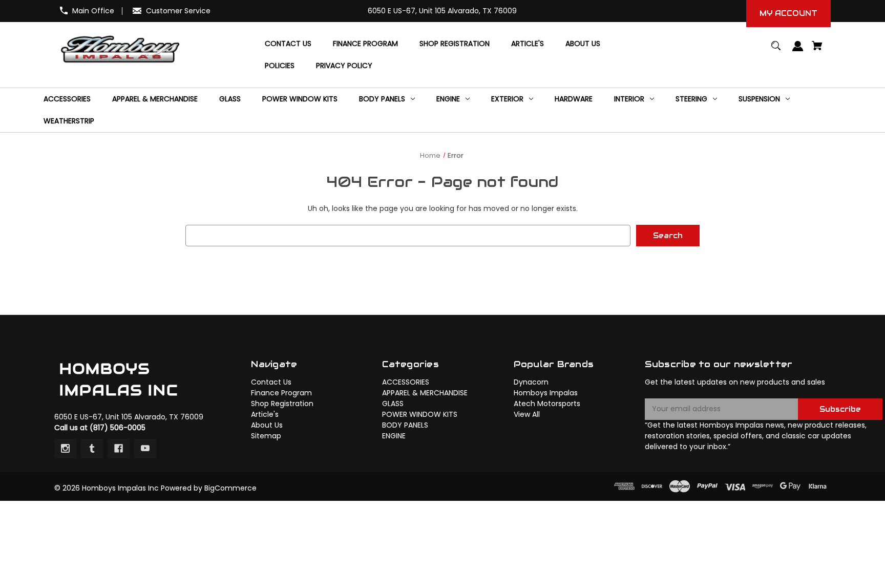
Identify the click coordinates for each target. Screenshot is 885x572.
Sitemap (266, 436)
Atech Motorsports (547, 403)
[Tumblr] (92, 448)
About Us (267, 425)
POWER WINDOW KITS (419, 414)
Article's (265, 414)
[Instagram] (65, 448)
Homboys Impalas (546, 393)
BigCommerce (230, 488)
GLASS (393, 403)
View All (527, 414)
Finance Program (281, 393)
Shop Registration (282, 403)
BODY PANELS (405, 425)
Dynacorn (531, 382)
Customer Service (178, 11)
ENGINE (394, 436)
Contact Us (271, 382)
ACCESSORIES (405, 382)
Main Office (93, 11)
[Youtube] (145, 448)
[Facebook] (118, 448)
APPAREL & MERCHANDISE (425, 393)
